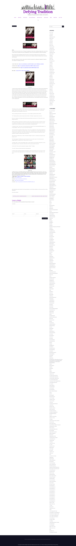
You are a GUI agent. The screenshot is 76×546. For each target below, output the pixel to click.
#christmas (51, 233)
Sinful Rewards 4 (52, 494)
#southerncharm (52, 348)
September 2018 (52, 52)
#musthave (51, 305)
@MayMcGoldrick (52, 170)
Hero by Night (51, 430)
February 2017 (51, 69)
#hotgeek (51, 270)
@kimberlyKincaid (52, 163)
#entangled (51, 249)
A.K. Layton (51, 383)
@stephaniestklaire (52, 188)
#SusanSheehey (52, 349)
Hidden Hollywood (52, 433)
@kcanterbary (51, 160)
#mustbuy (51, 304)
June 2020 (51, 34)
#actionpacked (51, 205)
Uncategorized (51, 523)
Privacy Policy (55, 544)
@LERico (50, 167)
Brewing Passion (52, 396)
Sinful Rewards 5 (52, 495)
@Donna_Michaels (52, 143)
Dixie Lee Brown (52, 409)
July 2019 (50, 39)
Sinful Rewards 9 (52, 501)
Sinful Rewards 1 (52, 485)
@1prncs (50, 112)
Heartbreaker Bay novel (53, 429)
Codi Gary (51, 402)
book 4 (50, 393)
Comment (13, 203)
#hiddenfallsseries (52, 266)
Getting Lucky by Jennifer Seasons (19, 196)
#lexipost (51, 287)
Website (37, 213)
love (50, 454)
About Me (55, 17)
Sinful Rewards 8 (52, 499)
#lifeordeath (51, 288)
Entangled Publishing (52, 413)
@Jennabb (51, 150)
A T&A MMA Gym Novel (53, 382)
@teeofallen (51, 191)
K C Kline (50, 444)
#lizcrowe (51, 293)
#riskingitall (51, 328)
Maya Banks (51, 457)
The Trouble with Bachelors (53, 515)
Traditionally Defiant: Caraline (54, 522)
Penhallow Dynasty (52, 465)
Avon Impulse (51, 388)
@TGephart (51, 192)
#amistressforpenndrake (53, 209)
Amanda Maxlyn (52, 386)
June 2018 (51, 56)
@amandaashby (52, 116)
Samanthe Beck (52, 478)
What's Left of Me (52, 526)
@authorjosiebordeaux (53, 123)
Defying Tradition (38, 11)
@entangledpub (52, 146)
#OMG (50, 314)
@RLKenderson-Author (53, 177)
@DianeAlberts (51, 141)
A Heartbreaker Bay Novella (54, 378)
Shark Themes (50, 544)
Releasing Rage (52, 474)
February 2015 (51, 93)
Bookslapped (51, 395)
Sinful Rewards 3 (52, 492)
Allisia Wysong (15, 192)
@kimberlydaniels (52, 161)
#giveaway (51, 256)
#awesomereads (52, 216)
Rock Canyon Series (52, 475)
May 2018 (51, 58)
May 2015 (50, 89)
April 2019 (51, 44)
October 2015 (51, 82)
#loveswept (51, 294)
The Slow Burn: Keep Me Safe (54, 513)
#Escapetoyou (51, 250)
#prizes (36, 189)
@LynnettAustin (52, 168)
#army (50, 211)
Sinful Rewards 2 (52, 491)
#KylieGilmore (51, 284)
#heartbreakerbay (52, 263)
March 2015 (51, 92)
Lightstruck (51, 453)
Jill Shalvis (51, 441)
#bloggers (51, 222)
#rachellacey (51, 322)
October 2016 (51, 73)
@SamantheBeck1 (52, 184)
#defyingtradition (52, 242)
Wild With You (51, 530)
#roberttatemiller (52, 332)
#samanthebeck (52, 339)
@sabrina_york (52, 182)
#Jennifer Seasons (52, 277)
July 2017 (50, 62)
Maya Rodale (51, 458)
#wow (50, 369)
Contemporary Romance (53, 403)
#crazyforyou (51, 239)
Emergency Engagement (53, 412)
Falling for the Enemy (52, 416)
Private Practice (52, 471)
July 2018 (50, 55)
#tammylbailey (51, 353)
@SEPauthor (51, 187)
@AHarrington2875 (52, 113)
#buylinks (51, 225)
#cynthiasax (32, 189)
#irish (50, 276)
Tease (50, 509)
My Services (25, 17)
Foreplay (50, 419)
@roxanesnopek (52, 181)
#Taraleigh (51, 355)
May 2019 (51, 42)
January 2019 (51, 48)
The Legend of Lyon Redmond (54, 512)
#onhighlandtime (52, 315)
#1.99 (50, 201)
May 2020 (51, 35)
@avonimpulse (51, 127)
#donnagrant (51, 243)
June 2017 (51, 63)
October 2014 (51, 99)
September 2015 (52, 83)
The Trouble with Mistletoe (53, 516)
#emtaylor (51, 247)
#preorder (51, 318)
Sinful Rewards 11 (52, 488)
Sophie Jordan (51, 502)
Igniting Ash (51, 434)
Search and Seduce (52, 481)
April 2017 (51, 66)
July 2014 (50, 103)
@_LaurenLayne (52, 110)
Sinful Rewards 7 (52, 498)
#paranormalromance (53, 317)
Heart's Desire (51, 427)
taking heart (51, 506)
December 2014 (52, 96)
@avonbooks (51, 126)
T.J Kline (50, 505)
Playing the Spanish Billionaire (54, 467)
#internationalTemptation (53, 273)
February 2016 (51, 79)
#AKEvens (51, 206)
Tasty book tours (52, 508)
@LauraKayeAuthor (52, 164)
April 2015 (51, 90)
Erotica (43, 189)
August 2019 (51, 38)
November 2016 (52, 72)
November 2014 (52, 97)
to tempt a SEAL (52, 519)
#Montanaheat (51, 301)
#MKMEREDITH (51, 300)
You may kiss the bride (53, 532)
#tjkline (50, 364)
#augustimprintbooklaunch (53, 212)
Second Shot (51, 482)
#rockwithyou (51, 335)
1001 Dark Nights (52, 372)
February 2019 (51, 46)
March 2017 (51, 68)
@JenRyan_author (52, 151)
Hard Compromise (52, 423)
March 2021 (51, 32)
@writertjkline (51, 199)
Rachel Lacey (51, 472)
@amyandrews (51, 117)
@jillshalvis (51, 153)
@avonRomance (15, 189)
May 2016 (50, 76)
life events (51, 450)
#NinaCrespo (51, 312)
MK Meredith (51, 461)
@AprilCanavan (51, 119)
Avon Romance (51, 389)
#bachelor (51, 218)
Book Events (46, 17)
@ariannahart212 (52, 120)
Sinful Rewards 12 (52, 489)
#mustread (51, 307)
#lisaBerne (51, 291)
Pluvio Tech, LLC (38, 544)
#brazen (50, 223)
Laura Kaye (51, 448)
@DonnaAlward (52, 144)
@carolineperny (52, 134)
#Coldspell (51, 235)
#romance (51, 336)
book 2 (50, 392)
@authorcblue (51, 122)
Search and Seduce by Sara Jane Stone (39, 196)
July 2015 (50, 86)
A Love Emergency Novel (53, 379)
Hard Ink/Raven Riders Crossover (55, 424)
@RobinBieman (51, 178)
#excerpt (50, 252)
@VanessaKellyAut (52, 194)
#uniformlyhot (51, 365)
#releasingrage (52, 325)
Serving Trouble (52, 484)
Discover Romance (32, 17)
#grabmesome (51, 257)
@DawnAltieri (51, 140)
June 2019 (51, 41)
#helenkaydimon (52, 264)
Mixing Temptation (52, 460)
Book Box (19, 17)
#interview (51, 274)
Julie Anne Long (52, 443)
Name (13, 213)
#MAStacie (51, 295)
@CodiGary (51, 137)
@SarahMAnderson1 (52, 185)
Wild (50, 529)
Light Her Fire (51, 451)
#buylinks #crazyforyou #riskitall (54, 226)
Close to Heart (51, 400)
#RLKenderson (51, 331)
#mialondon (51, 298)
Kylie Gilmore (51, 447)
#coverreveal (51, 236)
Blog (51, 17)
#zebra (50, 371)
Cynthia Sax (40, 189)
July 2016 (50, 75)
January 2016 (51, 80)
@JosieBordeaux (52, 154)
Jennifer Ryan (51, 440)
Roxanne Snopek (52, 477)
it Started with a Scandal (53, 437)
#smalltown (51, 346)
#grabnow (51, 259)
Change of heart (52, 399)
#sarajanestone (52, 341)
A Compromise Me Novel (53, 375)
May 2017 (50, 65)
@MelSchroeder (52, 171)
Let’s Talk (60, 17)
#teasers (50, 356)
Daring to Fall (51, 406)
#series (50, 342)
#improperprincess (52, 271)
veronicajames (51, 525)
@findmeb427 (51, 147)
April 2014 (51, 104)
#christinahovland (52, 232)
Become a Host (39, 17)
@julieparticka (51, 157)
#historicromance (52, 267)
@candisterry (51, 133)
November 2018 (52, 49)
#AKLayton (51, 208)
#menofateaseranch (52, 297)
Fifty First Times (52, 417)
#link (50, 290)
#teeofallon (51, 358)
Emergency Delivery (52, 410)
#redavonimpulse (52, 324)
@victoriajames (52, 195)
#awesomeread (52, 215)
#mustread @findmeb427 (53, 308)
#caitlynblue (51, 229)
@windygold (51, 198)
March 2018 (51, 59)
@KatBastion (51, 158)
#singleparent (51, 345)
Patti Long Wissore (52, 464)
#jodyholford (51, 280)
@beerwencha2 (52, 130)
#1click (50, 202)
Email (25, 213)
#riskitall (50, 329)
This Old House (51, 518)
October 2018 (51, 51)
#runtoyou (51, 338)
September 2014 (52, 100)
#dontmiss (51, 246)
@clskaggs (51, 136)
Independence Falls (52, 436)
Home (15, 17)
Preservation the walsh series (54, 468)
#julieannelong (51, 281)
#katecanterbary (52, 283)
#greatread (51, 260)
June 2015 (51, 87)
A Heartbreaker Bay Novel (53, 376)
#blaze (50, 219)
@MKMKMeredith (52, 174)
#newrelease (51, 311)
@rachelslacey (51, 175)
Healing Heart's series (53, 426)
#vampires (51, 368)
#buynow (50, 228)
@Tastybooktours (21, 189)
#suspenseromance (52, 352)
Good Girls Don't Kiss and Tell (54, 420)
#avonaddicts (27, 189)
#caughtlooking (52, 230)
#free (50, 253)
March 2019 (51, 45)
